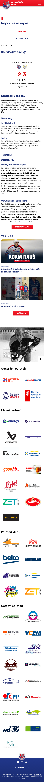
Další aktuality (22, 227)
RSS (32, 776)
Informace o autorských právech (18, 776)
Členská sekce (23, 768)
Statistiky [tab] (22, 39)
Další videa (21, 313)
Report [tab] (22, 31)
